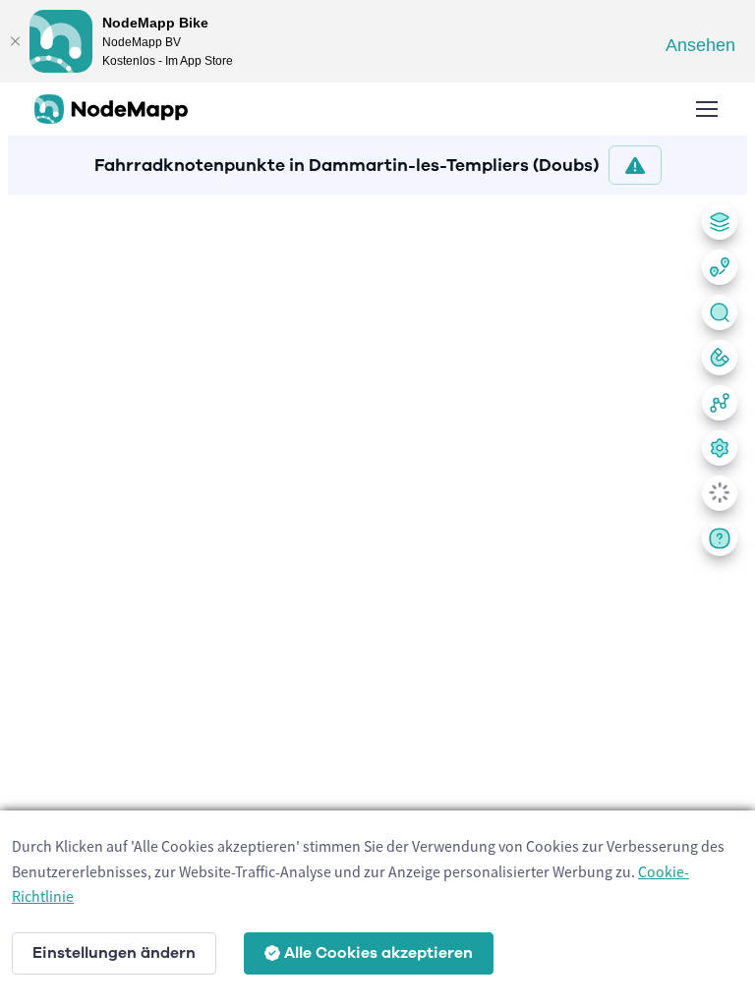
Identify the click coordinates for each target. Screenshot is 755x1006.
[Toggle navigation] (706, 109)
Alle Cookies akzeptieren (378, 953)
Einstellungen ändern (114, 953)
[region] (377, 596)
